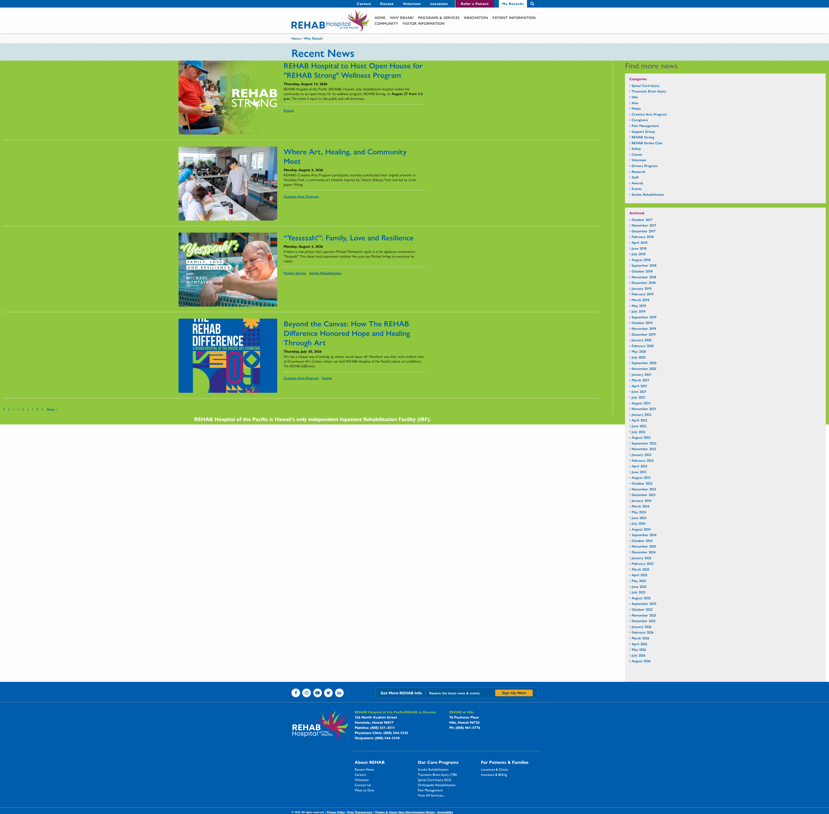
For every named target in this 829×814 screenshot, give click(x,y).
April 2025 (639, 574)
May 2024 (639, 511)
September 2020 (644, 362)
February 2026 (642, 632)
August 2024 (641, 529)
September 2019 (644, 317)
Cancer (637, 154)
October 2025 (642, 609)
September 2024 (644, 534)
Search (532, 4)
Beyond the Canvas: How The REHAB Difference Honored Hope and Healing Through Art (347, 333)
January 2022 (641, 414)
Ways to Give (364, 790)
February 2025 (642, 563)
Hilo (635, 96)
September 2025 (644, 603)
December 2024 (643, 551)
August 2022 (641, 437)
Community (386, 23)
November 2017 (644, 225)
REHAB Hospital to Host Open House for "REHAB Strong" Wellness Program (353, 70)
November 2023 (644, 489)
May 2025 (639, 580)
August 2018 (641, 259)
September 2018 (644, 265)
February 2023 (642, 460)
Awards (637, 182)
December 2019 (643, 334)
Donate (387, 3)
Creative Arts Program (301, 196)
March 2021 (640, 379)
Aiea (635, 102)
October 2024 (642, 540)
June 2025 (639, 586)
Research (638, 171)
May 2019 (639, 305)
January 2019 (641, 288)
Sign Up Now (514, 692)
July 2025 (638, 592)
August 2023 (641, 477)
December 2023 (643, 494)
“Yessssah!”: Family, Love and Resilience (349, 237)
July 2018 (638, 253)
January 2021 (641, 374)
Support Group (643, 131)
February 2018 (642, 236)
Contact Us (363, 785)
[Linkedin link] (339, 693)
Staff (635, 177)
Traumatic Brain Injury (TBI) (437, 774)
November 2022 (644, 448)
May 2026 (639, 649)
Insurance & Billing (494, 774)
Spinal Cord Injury (646, 85)
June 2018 (639, 248)
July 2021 (638, 397)
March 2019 (640, 299)
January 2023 (641, 454)
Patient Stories (295, 272)
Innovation (476, 17)
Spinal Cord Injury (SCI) (434, 779)
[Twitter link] (328, 693)
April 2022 (639, 420)
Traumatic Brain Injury (649, 91)
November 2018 (644, 276)
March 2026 (640, 638)
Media (636, 108)
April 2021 (639, 385)
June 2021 (639, 391)
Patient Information (514, 17)
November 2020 (644, 368)
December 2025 (643, 620)
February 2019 (642, 293)
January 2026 (641, 626)
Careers (364, 3)
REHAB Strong (643, 137)
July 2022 (638, 431)
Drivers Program (645, 165)
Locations (439, 3)
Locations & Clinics (494, 769)
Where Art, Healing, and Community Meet (345, 156)
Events (289, 110)
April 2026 (639, 643)
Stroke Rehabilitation (325, 272)
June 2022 (639, 425)
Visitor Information (423, 23)
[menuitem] (364, 4)
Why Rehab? (402, 17)
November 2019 (644, 328)
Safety (636, 148)
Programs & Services (439, 17)
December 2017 (643, 231)
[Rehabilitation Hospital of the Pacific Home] (330, 20)
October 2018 (642, 271)
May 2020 (639, 351)
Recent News (364, 769)
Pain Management (645, 125)
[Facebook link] (295, 693)
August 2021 (641, 403)
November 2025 (644, 615)
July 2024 (638, 523)
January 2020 (641, 339)
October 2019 (642, 322)
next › (52, 409)
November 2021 (644, 408)
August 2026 (641, 660)
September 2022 (644, 443)
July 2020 (638, 357)
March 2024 (640, 506)
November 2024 (644, 546)
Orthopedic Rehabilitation (437, 785)
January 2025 (641, 557)
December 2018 (643, 282)
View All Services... (431, 795)
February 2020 (642, 345)
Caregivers (640, 119)
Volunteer (412, 3)
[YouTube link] (317, 693)
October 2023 (642, 483)
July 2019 (638, 311)
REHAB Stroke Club (647, 142)
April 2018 (639, 242)
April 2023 (639, 465)
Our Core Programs (438, 762)
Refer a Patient (475, 3)
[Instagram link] (306, 693)
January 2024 (641, 500)
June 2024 (639, 517)
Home (380, 17)
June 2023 (639, 471)
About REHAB (370, 762)
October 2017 (642, 219)
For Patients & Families (504, 762)
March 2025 (640, 569)
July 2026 (638, 655)
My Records (513, 3)
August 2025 (641, 597)
